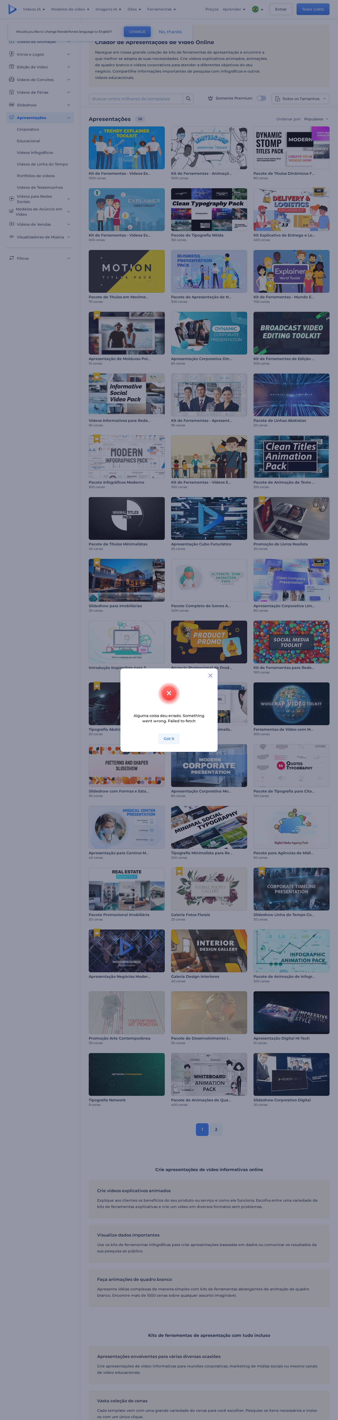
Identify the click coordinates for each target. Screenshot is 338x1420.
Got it (169, 738)
